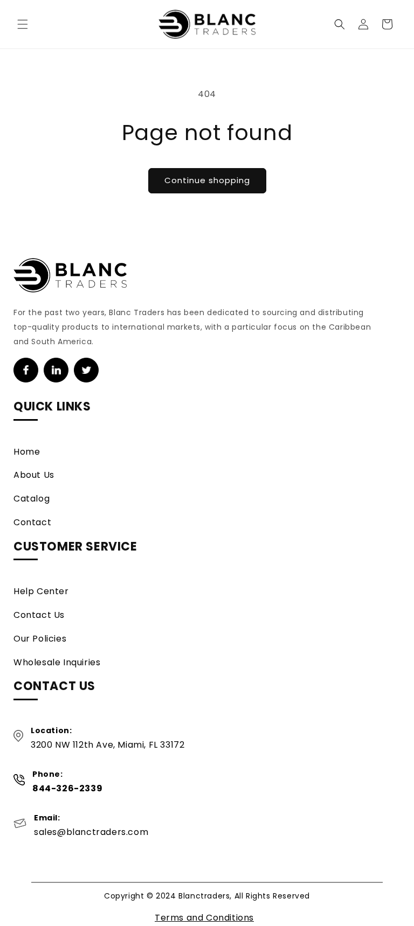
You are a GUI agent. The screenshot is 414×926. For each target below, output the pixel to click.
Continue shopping (207, 180)
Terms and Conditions (204, 917)
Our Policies (39, 638)
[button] (22, 24)
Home (26, 451)
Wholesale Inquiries (56, 662)
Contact (32, 522)
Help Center (41, 591)
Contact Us (39, 615)
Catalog (31, 498)
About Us (33, 475)
